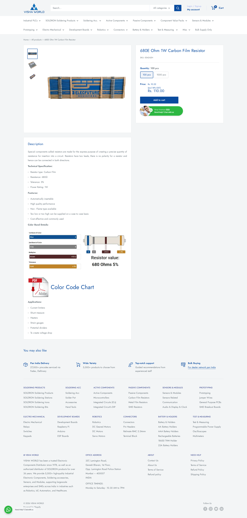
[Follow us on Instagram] (211, 509)
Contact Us (153, 460)
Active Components (115, 20)
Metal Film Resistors (138, 402)
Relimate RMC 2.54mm (134, 431)
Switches (27, 431)
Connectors (119, 29)
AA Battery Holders (167, 426)
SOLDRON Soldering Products (60, 20)
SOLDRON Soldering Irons (36, 402)
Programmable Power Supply (207, 426)
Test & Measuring (166, 29)
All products (36, 39)
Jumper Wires (205, 397)
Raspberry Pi (63, 426)
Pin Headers (129, 426)
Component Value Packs (172, 20)
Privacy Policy (197, 460)
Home (26, 39)
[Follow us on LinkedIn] (222, 509)
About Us (152, 465)
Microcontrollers (101, 397)
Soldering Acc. (90, 20)
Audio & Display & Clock (175, 407)
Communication (170, 402)
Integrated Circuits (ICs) (104, 402)
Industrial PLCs (30, 20)
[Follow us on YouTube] (216, 509)
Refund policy (154, 474)
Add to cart (159, 100)
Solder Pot (70, 397)
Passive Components (143, 20)
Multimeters (198, 436)
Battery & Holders (141, 29)
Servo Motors (98, 436)
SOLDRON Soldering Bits (35, 407)
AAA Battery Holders (168, 431)
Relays (26, 426)
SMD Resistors (135, 407)
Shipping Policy (198, 474)
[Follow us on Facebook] (205, 509)
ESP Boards (63, 436)
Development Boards (79, 29)
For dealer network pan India (202, 367)
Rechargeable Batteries (169, 436)
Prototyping (28, 29)
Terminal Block (130, 436)
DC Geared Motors (101, 426)
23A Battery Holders (168, 445)
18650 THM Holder (167, 440)
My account (193, 9)
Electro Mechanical (52, 29)
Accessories (71, 402)
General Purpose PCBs (210, 402)
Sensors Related (170, 397)
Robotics (101, 29)
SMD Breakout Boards (209, 407)
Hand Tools (70, 407)
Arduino (61, 431)
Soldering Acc (72, 393)
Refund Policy (197, 469)
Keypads (27, 436)
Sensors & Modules (201, 20)
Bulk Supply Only (203, 29)
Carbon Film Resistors (139, 397)
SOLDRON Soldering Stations (37, 397)
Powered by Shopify (32, 507)
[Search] (177, 8)
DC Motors (97, 431)
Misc (185, 29)
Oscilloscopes (199, 431)
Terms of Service (155, 469)
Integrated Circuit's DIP (104, 407)
